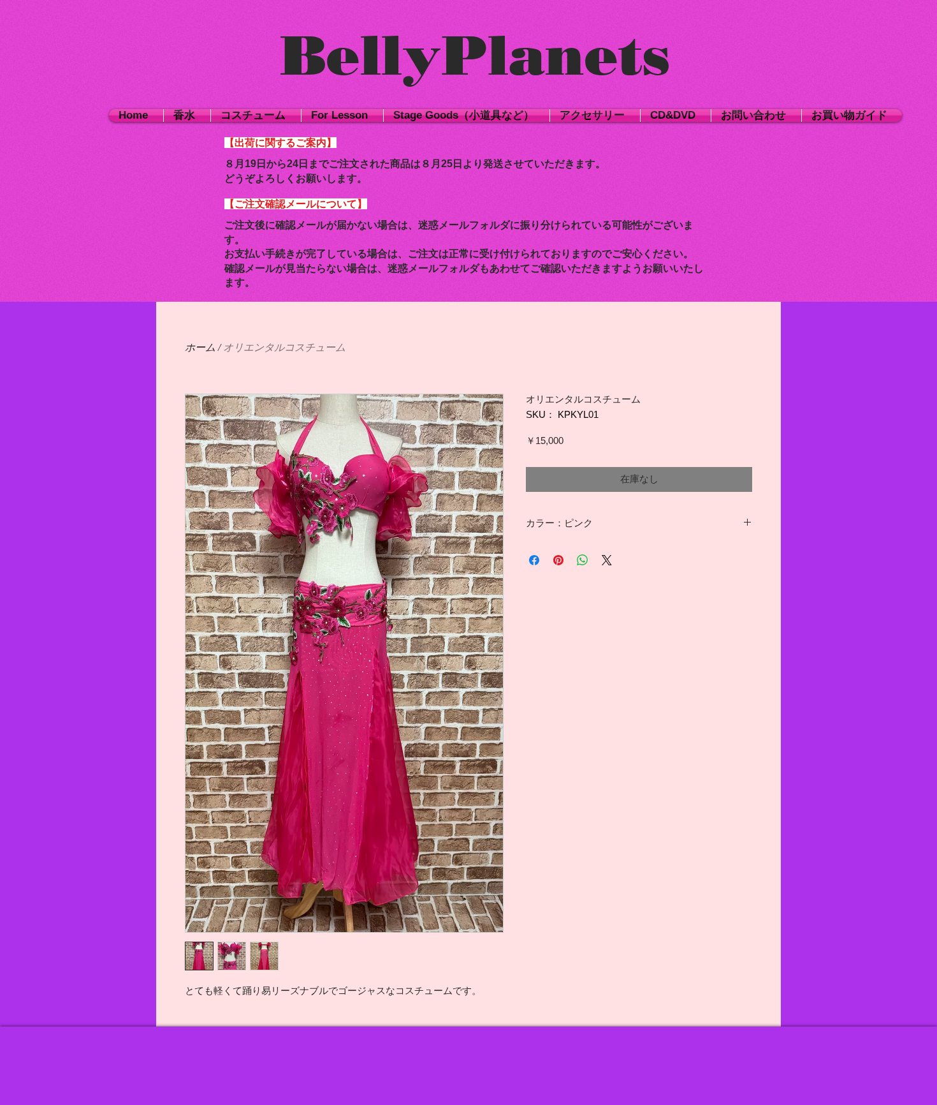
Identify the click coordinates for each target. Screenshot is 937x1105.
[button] (256, 115)
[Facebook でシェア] (534, 560)
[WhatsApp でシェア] (582, 560)
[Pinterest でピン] (558, 560)
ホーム (200, 347)
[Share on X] (606, 560)
